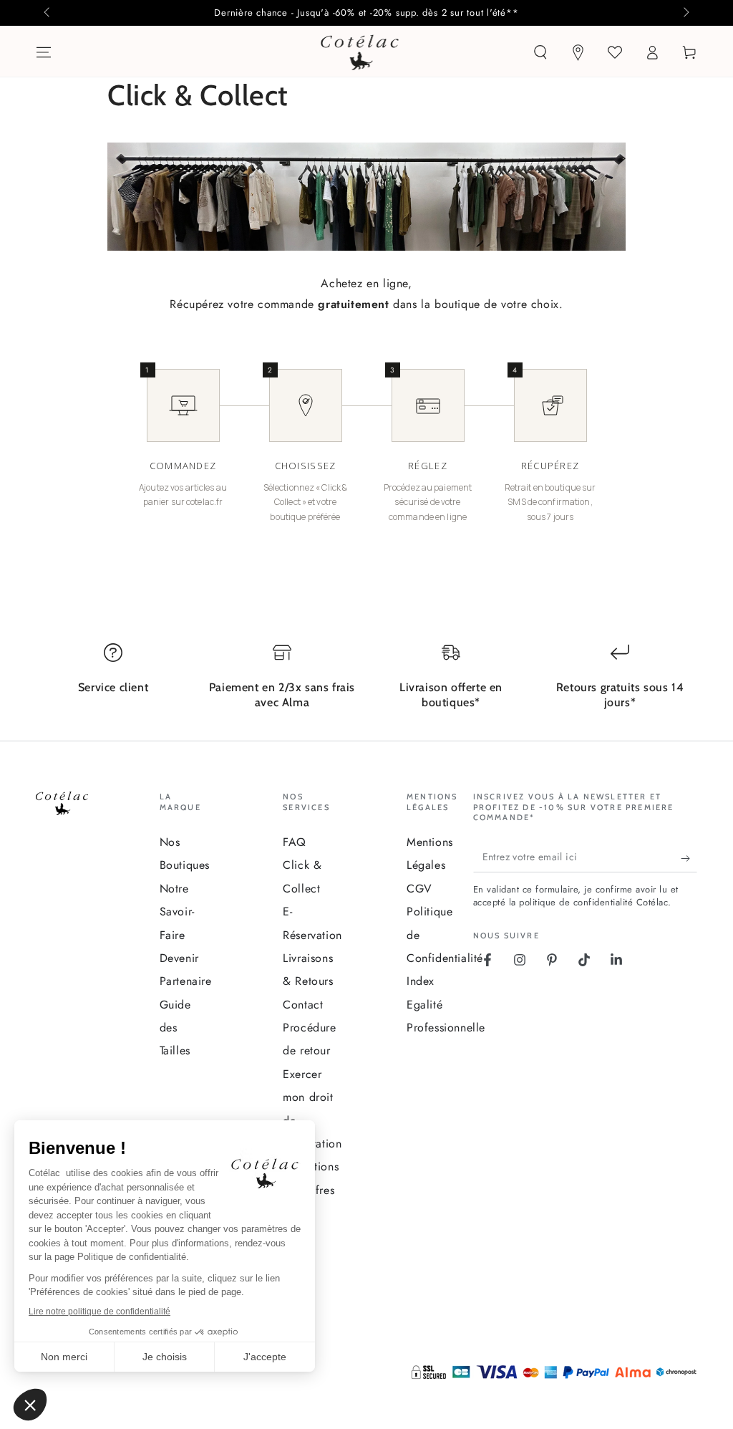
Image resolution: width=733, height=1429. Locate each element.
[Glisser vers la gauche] (48, 13)
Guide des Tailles (175, 1027)
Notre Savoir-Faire (177, 911)
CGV (419, 888)
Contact (303, 1004)
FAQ (294, 842)
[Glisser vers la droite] (685, 13)
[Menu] (43, 52)
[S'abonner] (689, 858)
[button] (540, 52)
